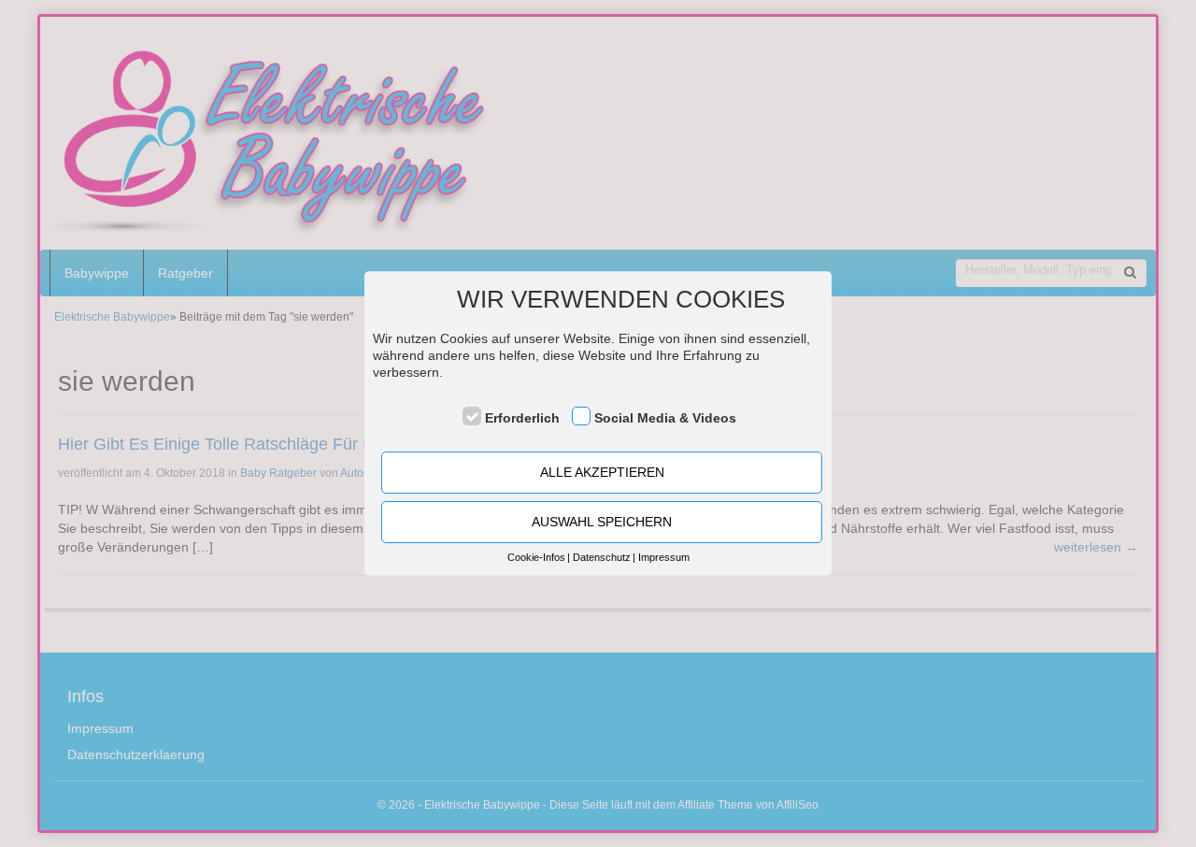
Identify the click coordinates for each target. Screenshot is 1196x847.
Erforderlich (522, 417)
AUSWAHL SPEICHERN (602, 521)
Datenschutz (602, 557)
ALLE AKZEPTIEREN (602, 472)
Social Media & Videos (665, 417)
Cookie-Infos (536, 557)
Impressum (664, 557)
